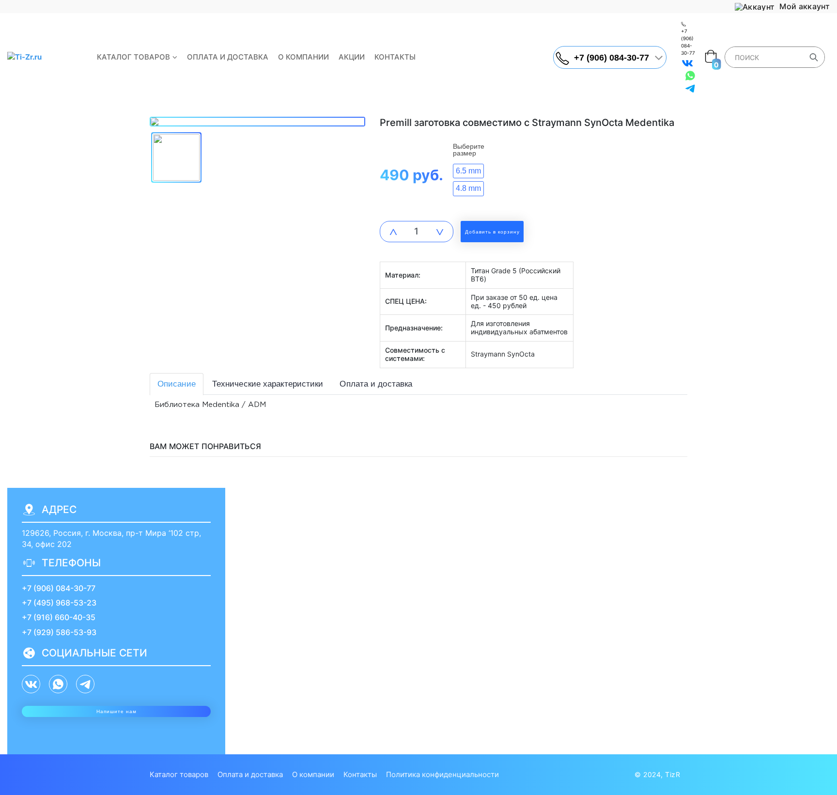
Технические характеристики (268, 384)
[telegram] (690, 88)
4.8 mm (468, 188)
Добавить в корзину (492, 231)
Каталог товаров (133, 57)
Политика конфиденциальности (442, 774)
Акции (352, 57)
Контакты (395, 57)
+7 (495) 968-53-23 (59, 603)
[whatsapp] (690, 75)
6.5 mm (468, 171)
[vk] (687, 63)
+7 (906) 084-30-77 (58, 588)
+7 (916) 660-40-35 (58, 617)
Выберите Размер (468, 149)
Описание (176, 384)
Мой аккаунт (803, 6)
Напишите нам (116, 711)
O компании (303, 57)
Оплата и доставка (227, 57)
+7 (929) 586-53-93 (59, 632)
